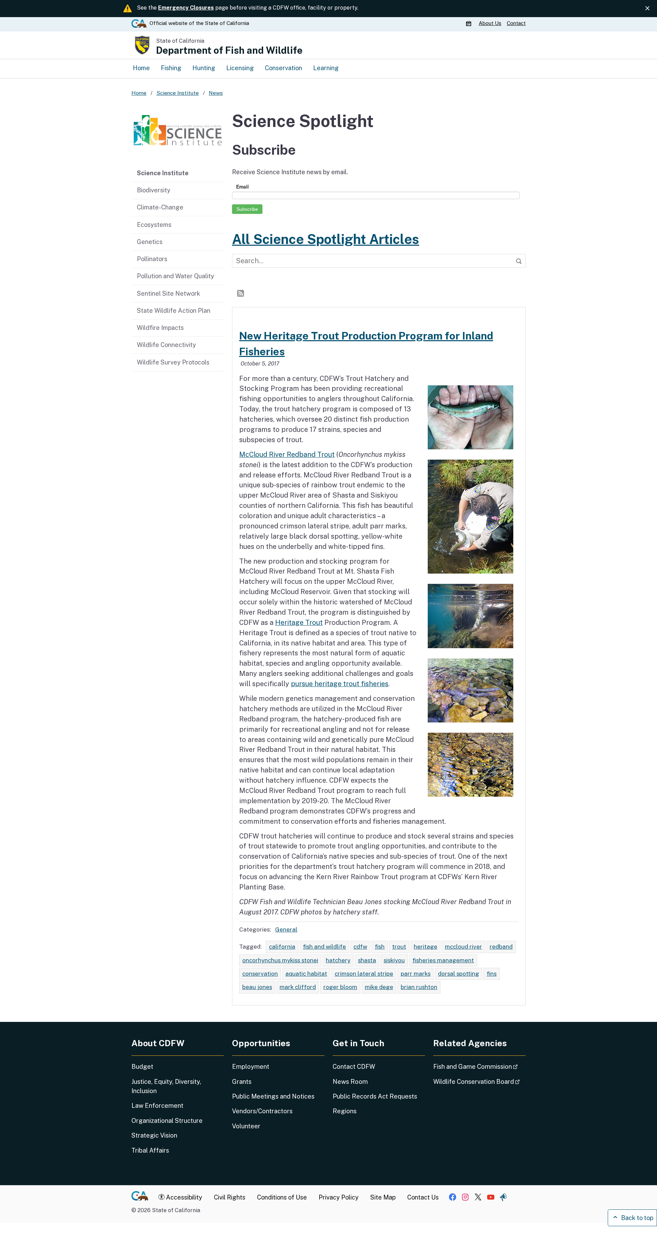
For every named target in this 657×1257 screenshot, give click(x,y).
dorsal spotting (458, 973)
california (282, 946)
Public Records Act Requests (375, 1096)
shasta (367, 960)
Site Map (383, 1197)
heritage (425, 946)
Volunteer (246, 1126)
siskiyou (394, 960)
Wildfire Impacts (160, 327)
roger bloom (340, 987)
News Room (350, 1081)
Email (242, 186)
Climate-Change (160, 207)
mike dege (379, 987)
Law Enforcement (157, 1105)
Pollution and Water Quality (175, 276)
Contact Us (423, 1197)
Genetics (150, 241)
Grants (242, 1081)
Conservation (283, 68)
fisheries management (443, 960)
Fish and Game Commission (479, 1066)
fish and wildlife (324, 946)
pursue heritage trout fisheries (339, 684)
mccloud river (463, 946)
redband (501, 946)
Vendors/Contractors (262, 1111)
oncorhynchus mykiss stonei (280, 960)
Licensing (240, 68)
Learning (326, 68)
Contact (516, 23)
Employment (250, 1066)
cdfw (360, 946)
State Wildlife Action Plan (173, 310)
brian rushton (419, 987)
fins (492, 973)
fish (380, 946)
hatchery (338, 960)
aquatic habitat (306, 973)
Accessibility (183, 1197)
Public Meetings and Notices (273, 1096)
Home (141, 68)
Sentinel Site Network (168, 293)
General (286, 929)
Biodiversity (153, 190)
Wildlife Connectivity (166, 344)
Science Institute (163, 173)
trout (399, 946)
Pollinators (152, 258)
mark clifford (298, 987)
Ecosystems (154, 224)
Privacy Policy (339, 1197)
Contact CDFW (354, 1066)
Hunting (203, 68)
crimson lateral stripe (364, 973)
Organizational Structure (167, 1120)
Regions (345, 1111)
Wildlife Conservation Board (479, 1081)
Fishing (171, 68)
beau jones (257, 987)
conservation (260, 973)
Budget (142, 1066)
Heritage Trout (299, 622)
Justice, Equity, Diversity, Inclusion (166, 1086)
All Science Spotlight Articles (325, 239)
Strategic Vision (154, 1135)
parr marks (415, 973)
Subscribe (247, 209)
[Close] (647, 8)
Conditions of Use (282, 1197)
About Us (490, 23)
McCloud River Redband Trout (287, 454)
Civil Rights (229, 1197)
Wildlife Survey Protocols (173, 362)
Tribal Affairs (150, 1150)
